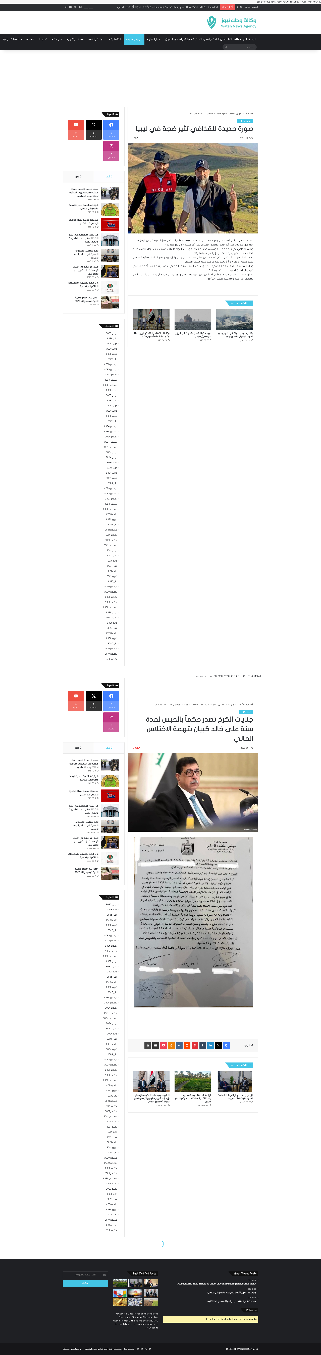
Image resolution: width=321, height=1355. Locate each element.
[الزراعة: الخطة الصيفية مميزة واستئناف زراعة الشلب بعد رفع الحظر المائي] (120, 1283)
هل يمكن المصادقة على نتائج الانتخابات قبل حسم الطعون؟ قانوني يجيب (83, 238)
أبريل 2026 (112, 344)
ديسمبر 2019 (111, 649)
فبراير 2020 (111, 638)
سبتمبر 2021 (111, 540)
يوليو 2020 (111, 612)
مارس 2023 (111, 514)
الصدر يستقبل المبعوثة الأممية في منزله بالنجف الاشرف (85, 254)
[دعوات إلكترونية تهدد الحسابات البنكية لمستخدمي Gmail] (120, 1293)
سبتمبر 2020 (110, 602)
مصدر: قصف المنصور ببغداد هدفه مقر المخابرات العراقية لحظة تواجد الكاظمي (83, 192)
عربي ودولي (135, 39)
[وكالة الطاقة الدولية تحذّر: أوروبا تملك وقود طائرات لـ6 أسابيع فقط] (151, 319)
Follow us (251, 1310)
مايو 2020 (112, 623)
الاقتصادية (116, 39)
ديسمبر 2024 (110, 426)
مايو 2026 (112, 338)
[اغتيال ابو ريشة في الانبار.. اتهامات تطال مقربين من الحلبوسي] (110, 271)
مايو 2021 (112, 561)
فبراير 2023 (111, 519)
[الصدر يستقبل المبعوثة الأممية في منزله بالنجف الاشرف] (110, 255)
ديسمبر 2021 (111, 530)
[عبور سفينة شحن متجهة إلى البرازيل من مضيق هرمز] (193, 319)
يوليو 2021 (112, 550)
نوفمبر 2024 (110, 431)
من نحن (30, 39)
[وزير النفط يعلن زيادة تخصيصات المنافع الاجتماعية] (110, 287)
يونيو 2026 (111, 333)
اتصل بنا (43, 39)
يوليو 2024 (111, 452)
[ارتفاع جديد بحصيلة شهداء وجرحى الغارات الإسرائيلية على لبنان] (234, 319)
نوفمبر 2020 (110, 592)
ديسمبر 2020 (110, 587)
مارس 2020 (111, 633)
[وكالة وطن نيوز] (231, 22)
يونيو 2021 (111, 556)
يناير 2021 (112, 581)
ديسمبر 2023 (110, 488)
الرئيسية (247, 114)
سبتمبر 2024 (110, 442)
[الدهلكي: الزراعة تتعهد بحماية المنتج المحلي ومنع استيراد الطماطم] (151, 1302)
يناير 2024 (112, 483)
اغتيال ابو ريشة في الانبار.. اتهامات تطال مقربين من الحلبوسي (85, 270)
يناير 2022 (112, 524)
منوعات (58, 39)
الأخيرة (78, 176)
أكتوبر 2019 (111, 659)
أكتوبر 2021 (111, 535)
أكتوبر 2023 (111, 499)
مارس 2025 (111, 411)
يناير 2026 (112, 359)
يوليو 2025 (111, 390)
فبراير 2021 (112, 576)
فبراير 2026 (111, 354)
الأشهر (109, 176)
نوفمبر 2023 (110, 493)
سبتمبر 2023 (110, 504)
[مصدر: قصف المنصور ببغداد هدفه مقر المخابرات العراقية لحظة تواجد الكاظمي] (110, 193)
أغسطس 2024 (110, 447)
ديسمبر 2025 (110, 364)
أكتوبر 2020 (111, 597)
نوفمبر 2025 (110, 369)
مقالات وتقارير (76, 39)
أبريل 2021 (112, 566)
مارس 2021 (112, 571)
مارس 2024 (111, 473)
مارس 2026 (111, 349)
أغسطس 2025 (110, 385)
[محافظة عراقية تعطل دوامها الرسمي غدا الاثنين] (110, 224)
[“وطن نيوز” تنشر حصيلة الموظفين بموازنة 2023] (110, 302)
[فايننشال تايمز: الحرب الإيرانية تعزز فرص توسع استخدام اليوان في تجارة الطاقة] (135, 1293)
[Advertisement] (160, 78)
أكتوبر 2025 (111, 375)
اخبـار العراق (154, 39)
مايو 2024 (112, 462)
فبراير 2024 (111, 478)
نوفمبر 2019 (111, 654)
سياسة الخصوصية (12, 39)
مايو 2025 (112, 400)
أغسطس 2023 (110, 509)
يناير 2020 (112, 643)
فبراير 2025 (111, 416)
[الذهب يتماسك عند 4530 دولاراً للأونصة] (120, 1302)
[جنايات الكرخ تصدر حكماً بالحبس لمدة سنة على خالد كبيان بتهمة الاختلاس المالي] (151, 1283)
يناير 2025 (112, 421)
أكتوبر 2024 (111, 437)
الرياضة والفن (97, 39)
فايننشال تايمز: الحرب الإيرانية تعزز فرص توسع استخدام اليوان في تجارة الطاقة (177, 7)
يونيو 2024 (111, 457)
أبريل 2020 (112, 628)
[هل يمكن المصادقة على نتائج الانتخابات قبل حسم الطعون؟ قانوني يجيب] (110, 239)
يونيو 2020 (111, 618)
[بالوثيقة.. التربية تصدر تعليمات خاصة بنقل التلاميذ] (110, 209)
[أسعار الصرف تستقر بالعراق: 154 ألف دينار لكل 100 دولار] (135, 1302)
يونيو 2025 (111, 395)
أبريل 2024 (112, 468)
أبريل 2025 (112, 406)
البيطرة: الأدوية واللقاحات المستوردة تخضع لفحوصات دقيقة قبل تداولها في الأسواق (210, 39)
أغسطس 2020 (110, 607)
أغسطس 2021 (110, 545)
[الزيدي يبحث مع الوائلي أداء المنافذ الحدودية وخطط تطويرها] (135, 1283)
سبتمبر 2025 (110, 380)
